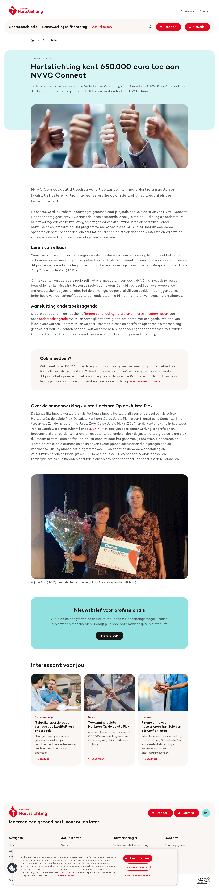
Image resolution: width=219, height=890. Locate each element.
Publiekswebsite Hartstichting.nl (132, 845)
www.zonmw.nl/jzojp (145, 381)
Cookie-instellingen (137, 875)
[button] (12, 868)
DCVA (94, 429)
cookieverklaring (65, 875)
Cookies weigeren (138, 866)
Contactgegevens (175, 845)
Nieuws (65, 845)
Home (12, 845)
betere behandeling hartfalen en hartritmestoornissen (126, 314)
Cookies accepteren (137, 858)
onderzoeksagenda (53, 319)
